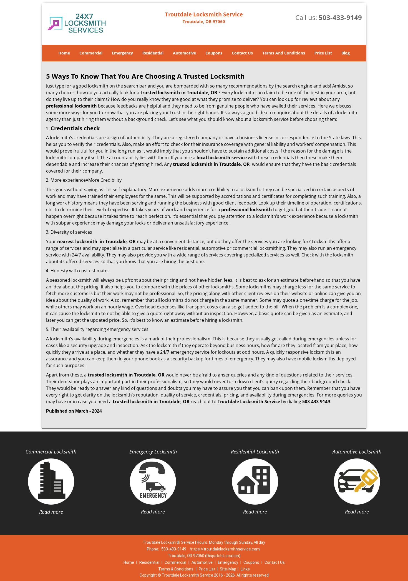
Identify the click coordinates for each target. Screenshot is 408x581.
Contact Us (242, 53)
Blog (345, 53)
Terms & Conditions (175, 569)
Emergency (122, 53)
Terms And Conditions (283, 53)
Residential (152, 53)
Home (64, 53)
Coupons (213, 53)
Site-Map (228, 569)
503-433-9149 (340, 17)
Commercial (90, 53)
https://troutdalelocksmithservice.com (225, 549)
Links (245, 569)
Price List (323, 53)
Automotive (184, 53)
